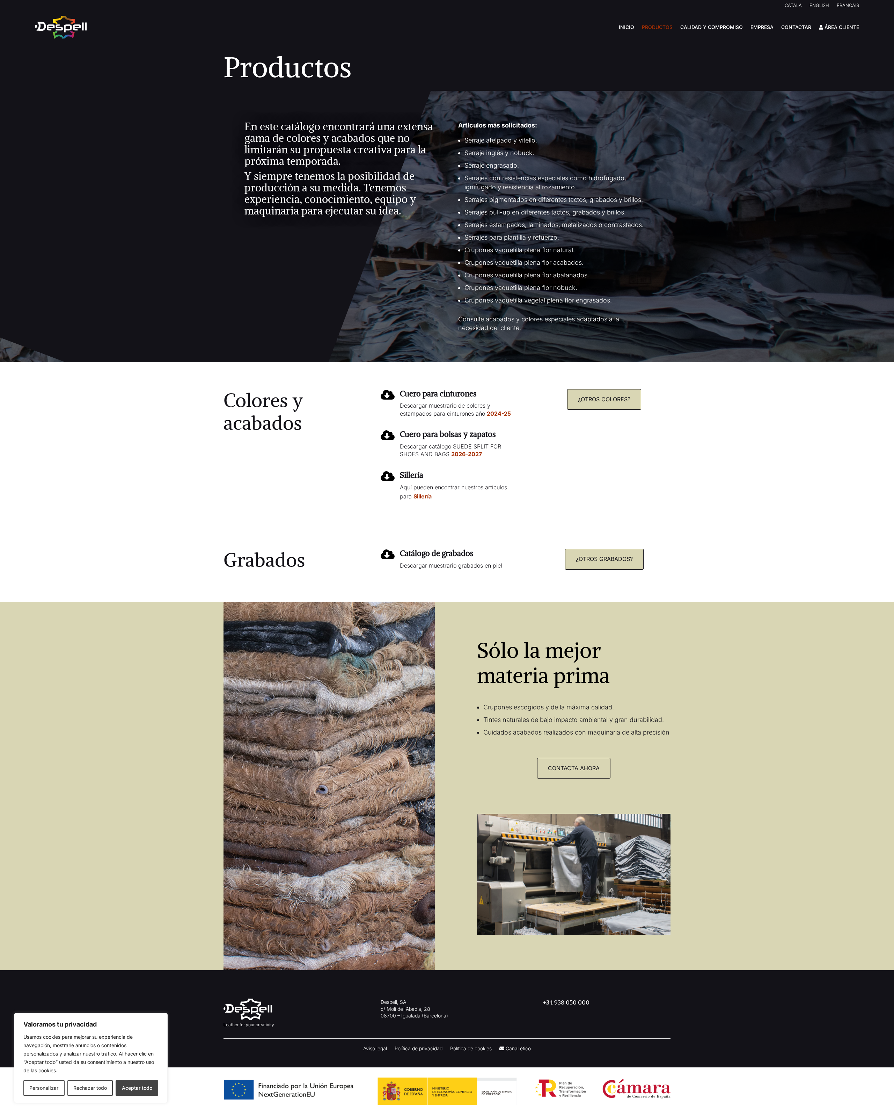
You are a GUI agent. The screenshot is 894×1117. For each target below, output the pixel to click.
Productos (657, 27)
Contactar (796, 27)
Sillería (411, 475)
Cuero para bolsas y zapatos (448, 434)
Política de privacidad (418, 1048)
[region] (91, 1058)
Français (848, 5)
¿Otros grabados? (604, 558)
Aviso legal (375, 1048)
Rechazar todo (90, 1088)
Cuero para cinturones (438, 394)
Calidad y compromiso (711, 27)
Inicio (626, 27)
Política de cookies (471, 1048)
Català (793, 5)
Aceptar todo (137, 1088)
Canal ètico (517, 1048)
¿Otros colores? (604, 399)
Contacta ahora (574, 768)
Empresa (762, 27)
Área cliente (841, 27)
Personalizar (43, 1088)
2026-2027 (467, 454)
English (819, 5)
